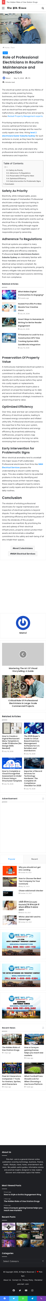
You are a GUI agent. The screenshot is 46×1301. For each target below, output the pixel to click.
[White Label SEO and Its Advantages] (10, 920)
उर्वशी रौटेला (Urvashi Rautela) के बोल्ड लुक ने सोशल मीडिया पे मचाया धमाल (29, 906)
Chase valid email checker (31, 890)
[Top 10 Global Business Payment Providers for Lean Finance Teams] (23, 1243)
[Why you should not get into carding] (10, 870)
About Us (7, 1280)
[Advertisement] (23, 586)
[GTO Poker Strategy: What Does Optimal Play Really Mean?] (37, 1235)
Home (6, 48)
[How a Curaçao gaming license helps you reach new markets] (34, 1039)
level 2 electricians (23, 548)
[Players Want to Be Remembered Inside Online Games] (8, 1243)
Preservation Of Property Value (22, 176)
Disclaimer (38, 1280)
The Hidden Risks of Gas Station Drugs (11, 1048)
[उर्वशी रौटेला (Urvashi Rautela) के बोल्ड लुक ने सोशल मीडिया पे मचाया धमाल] (10, 905)
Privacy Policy (27, 1280)
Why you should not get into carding (30, 868)
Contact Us (16, 1280)
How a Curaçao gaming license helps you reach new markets (33, 1051)
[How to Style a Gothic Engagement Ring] (8, 1226)
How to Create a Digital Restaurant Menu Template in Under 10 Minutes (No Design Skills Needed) (12, 742)
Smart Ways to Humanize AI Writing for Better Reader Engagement (31, 322)
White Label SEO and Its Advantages (30, 918)
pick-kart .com (23, 1284)
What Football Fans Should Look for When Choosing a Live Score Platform (33, 1080)
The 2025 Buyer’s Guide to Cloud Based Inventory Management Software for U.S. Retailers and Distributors (32, 743)
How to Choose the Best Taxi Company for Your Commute (30, 881)
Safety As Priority (16, 170)
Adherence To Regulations (20, 173)
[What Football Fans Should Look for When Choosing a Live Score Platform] (34, 1068)
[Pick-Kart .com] (16, 8)
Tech (13, 48)
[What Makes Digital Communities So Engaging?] (9, 294)
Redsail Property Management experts (25, 116)
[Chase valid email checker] (10, 894)
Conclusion (10, 184)
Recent (34, 859)
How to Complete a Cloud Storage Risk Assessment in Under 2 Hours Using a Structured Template (12, 776)
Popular (11, 859)
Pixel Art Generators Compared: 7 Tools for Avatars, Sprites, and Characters (11, 1080)
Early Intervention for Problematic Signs (25, 181)
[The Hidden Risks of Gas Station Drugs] (12, 1039)
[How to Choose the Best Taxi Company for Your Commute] (10, 882)
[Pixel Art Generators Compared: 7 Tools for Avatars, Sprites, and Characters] (12, 1068)
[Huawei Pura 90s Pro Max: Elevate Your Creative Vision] (9, 307)
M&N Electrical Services (23, 553)
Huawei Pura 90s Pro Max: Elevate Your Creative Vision (30, 307)
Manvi (8, 78)
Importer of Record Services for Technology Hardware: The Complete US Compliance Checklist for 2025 (33, 778)
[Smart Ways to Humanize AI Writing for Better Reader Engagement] (9, 322)
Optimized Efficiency (18, 178)
